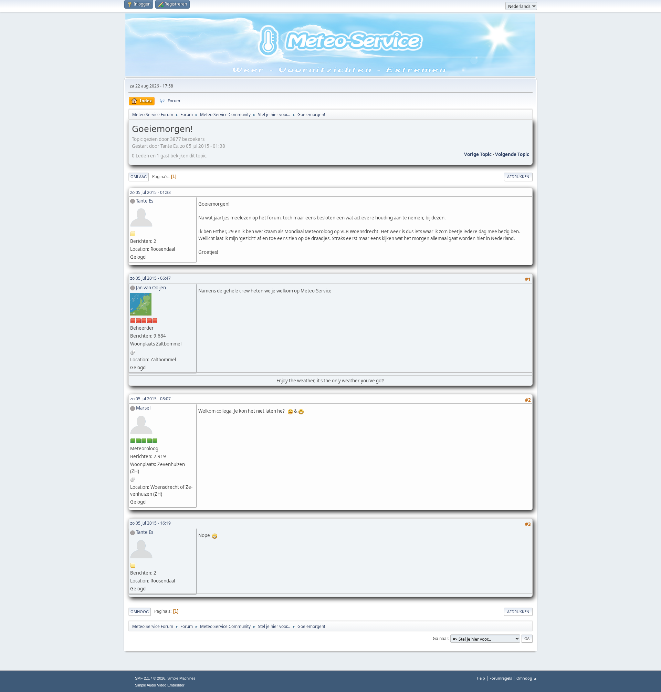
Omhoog (139, 611)
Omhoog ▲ (526, 678)
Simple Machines (181, 678)
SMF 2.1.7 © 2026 (150, 678)
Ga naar (440, 638)
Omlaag (138, 176)
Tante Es (144, 201)
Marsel (143, 408)
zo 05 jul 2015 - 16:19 (150, 523)
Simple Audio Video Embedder (160, 685)
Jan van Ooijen (151, 288)
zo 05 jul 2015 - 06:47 (150, 278)
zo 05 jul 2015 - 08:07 (150, 399)
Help (481, 678)
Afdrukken (518, 176)
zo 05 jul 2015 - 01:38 (150, 192)
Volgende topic (512, 154)
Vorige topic (478, 154)
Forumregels (501, 678)
